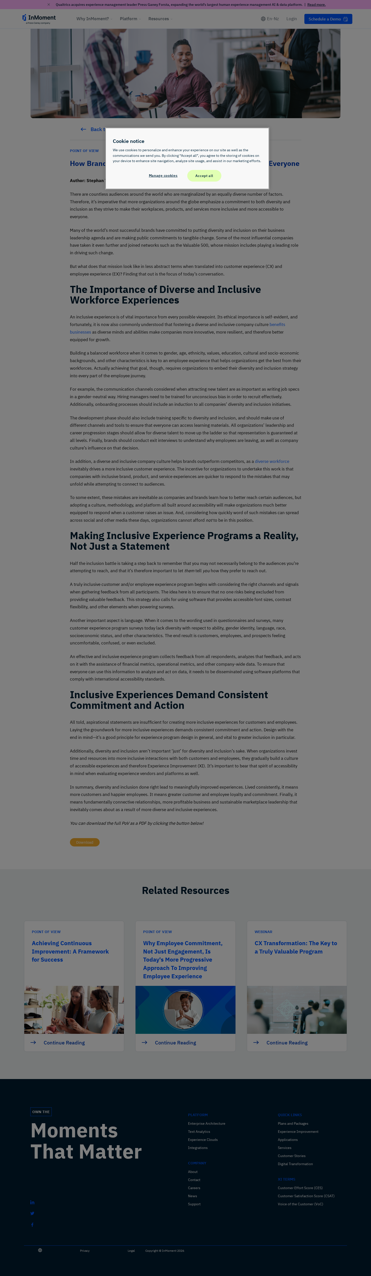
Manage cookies (163, 175)
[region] (187, 158)
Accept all (204, 175)
